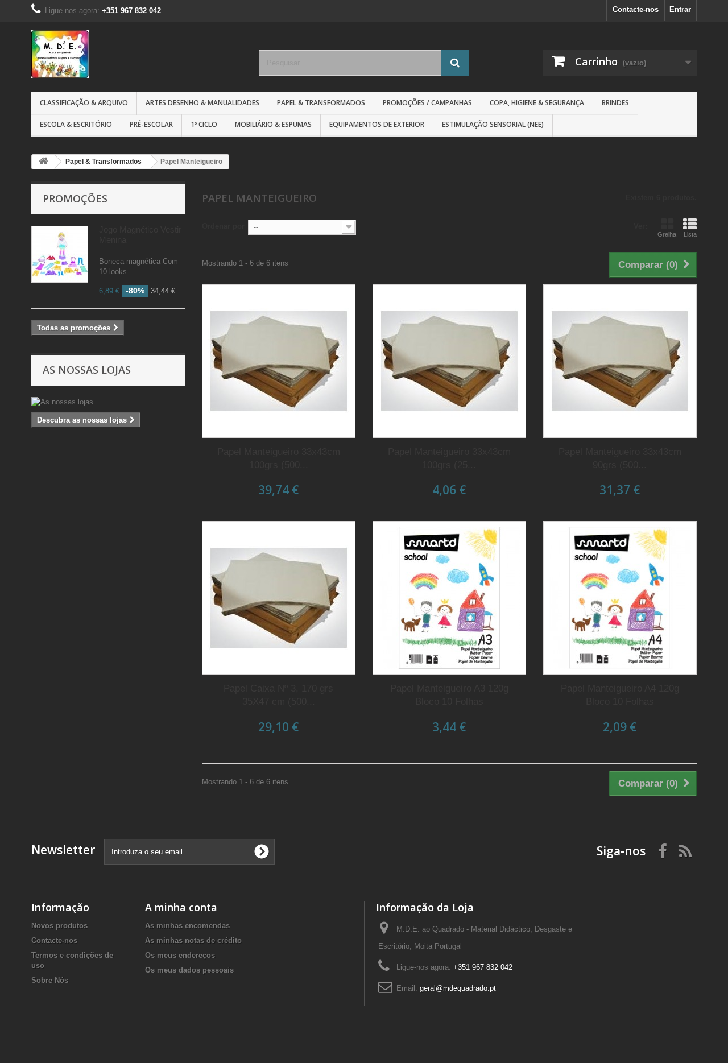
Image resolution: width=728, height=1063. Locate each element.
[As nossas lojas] (108, 402)
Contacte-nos (636, 9)
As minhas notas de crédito (193, 940)
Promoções (75, 198)
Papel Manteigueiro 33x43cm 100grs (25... (449, 458)
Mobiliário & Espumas (273, 124)
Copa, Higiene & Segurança (537, 102)
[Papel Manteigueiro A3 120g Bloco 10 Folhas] (449, 598)
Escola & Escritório (76, 124)
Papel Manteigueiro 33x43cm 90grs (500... (620, 458)
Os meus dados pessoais (189, 970)
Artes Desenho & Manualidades (202, 102)
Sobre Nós (49, 980)
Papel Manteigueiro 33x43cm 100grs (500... (278, 458)
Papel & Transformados (321, 102)
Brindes (615, 102)
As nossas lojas (87, 370)
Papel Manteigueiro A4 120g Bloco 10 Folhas (620, 695)
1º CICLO (204, 124)
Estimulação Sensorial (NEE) (493, 124)
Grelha (666, 234)
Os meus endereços (180, 955)
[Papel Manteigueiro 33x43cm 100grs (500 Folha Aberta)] (279, 361)
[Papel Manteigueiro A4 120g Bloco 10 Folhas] (620, 598)
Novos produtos (59, 925)
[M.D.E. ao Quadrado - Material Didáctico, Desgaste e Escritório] (136, 54)
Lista (690, 234)
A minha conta (181, 907)
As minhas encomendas (187, 925)
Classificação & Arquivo (84, 102)
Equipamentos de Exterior (376, 124)
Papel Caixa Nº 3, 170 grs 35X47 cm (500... (278, 695)
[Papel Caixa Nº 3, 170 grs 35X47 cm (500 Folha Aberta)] (279, 598)
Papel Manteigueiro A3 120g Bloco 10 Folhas (449, 695)
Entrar (680, 9)
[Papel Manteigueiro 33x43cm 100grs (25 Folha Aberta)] (449, 361)
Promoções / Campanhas (427, 102)
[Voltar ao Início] (43, 162)
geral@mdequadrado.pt (458, 988)
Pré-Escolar (151, 124)
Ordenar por (223, 226)
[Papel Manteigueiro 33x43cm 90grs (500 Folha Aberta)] (620, 361)
